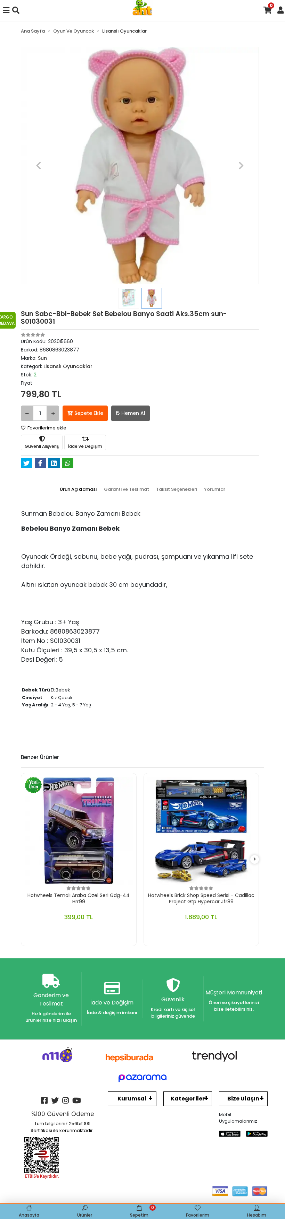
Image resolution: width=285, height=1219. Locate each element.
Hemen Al (133, 413)
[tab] (78, 489)
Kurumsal (131, 1099)
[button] (39, 165)
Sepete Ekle (88, 413)
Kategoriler (188, 1099)
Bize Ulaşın (243, 1099)
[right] (255, 859)
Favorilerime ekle (46, 428)
